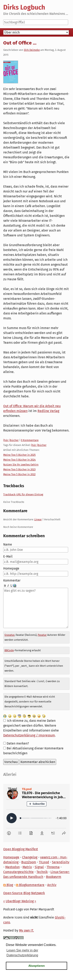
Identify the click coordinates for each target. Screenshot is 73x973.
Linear (38, 519)
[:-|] (14, 716)
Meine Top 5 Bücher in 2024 (19, 459)
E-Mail (8, 556)
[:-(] (24, 716)
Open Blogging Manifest (20, 849)
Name (7, 544)
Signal (39, 867)
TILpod (44, 862)
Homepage (11, 568)
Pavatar (42, 634)
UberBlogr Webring (20, 901)
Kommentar (11, 580)
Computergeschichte (18, 872)
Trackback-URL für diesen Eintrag (23, 494)
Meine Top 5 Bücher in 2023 (19, 469)
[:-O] (19, 716)
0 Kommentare (30, 440)
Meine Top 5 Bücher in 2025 (19, 454)
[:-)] (9, 716)
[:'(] (4, 716)
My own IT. (26, 930)
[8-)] (29, 716)
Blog (9, 885)
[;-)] (43, 716)
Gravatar (9, 634)
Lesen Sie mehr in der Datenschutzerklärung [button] (22, 953)
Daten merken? (18, 743)
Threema (53, 867)
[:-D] (34, 716)
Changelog (29, 857)
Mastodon (12, 867)
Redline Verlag (48, 411)
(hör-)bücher (11, 440)
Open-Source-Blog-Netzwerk (24, 893)
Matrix (27, 867)
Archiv (51, 885)
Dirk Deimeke (32, 49)
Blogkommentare (31, 885)
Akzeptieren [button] (36, 965)
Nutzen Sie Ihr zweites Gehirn (21, 464)
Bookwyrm (53, 877)
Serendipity (60, 862)
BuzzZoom (28, 862)
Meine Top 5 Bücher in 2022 (19, 474)
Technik (42, 872)
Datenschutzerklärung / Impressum (29, 735)
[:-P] (39, 716)
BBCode (9, 650)
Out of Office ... (19, 43)
